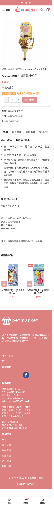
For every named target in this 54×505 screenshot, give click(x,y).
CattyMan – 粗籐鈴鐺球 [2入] (13, 291)
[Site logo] (26, 9)
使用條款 (31, 484)
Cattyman (14, 121)
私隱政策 (21, 484)
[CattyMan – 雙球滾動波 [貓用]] (39, 275)
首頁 (4, 69)
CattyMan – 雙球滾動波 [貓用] (38, 291)
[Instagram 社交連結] (26, 3)
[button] (4, 284)
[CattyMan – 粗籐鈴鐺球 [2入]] (13, 275)
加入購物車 (30, 99)
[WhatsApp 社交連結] (30, 3)
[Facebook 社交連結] (22, 3)
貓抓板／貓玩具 (15, 69)
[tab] (5, 132)
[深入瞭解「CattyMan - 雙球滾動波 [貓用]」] (29, 284)
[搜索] (41, 10)
